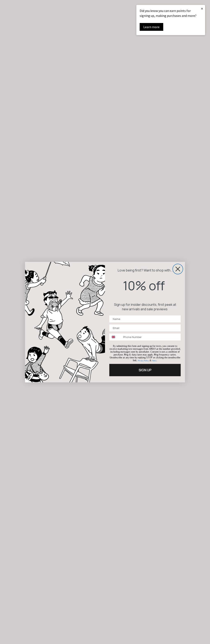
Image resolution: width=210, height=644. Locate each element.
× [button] (202, 8)
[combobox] (115, 337)
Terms (154, 361)
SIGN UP (145, 370)
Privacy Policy (143, 361)
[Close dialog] (178, 269)
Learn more (151, 27)
